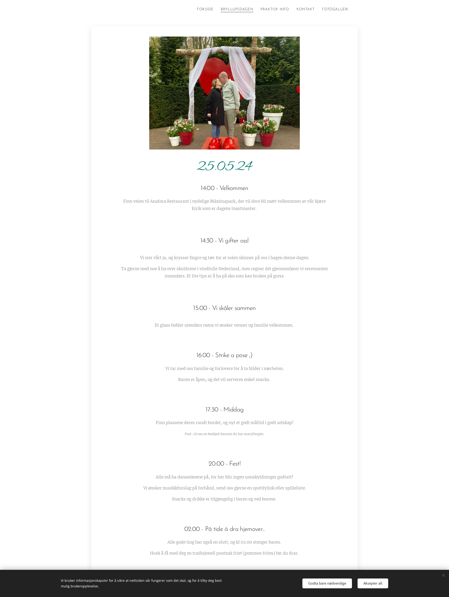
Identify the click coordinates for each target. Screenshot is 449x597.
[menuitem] (206, 9)
